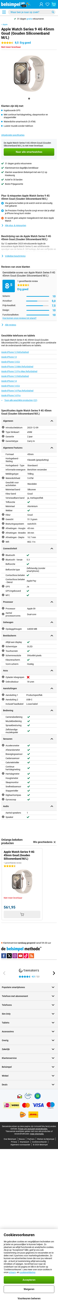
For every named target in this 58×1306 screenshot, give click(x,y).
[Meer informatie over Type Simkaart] (3, 432)
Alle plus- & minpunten (15, 225)
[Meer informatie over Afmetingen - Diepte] (3, 537)
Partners (30, 1139)
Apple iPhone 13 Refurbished (15, 376)
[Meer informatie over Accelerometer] (3, 745)
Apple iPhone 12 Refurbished (15, 352)
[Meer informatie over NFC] (3, 595)
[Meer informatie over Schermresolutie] (3, 655)
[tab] (29, 99)
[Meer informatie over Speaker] (3, 817)
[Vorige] (4, 973)
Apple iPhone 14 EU (10, 386)
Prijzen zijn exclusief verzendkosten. (33, 1129)
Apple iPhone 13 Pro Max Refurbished (19, 371)
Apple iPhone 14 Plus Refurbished (17, 390)
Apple (5, 24)
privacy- (12, 1272)
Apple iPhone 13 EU (10, 362)
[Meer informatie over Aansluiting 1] (3, 695)
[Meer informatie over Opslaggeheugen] (3, 628)
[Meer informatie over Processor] (3, 608)
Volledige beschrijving (15, 256)
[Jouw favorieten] (47, 4)
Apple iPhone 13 (9, 357)
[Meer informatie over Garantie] (3, 436)
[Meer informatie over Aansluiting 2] (3, 699)
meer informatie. (37, 1134)
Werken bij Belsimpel (45, 1139)
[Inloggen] (41, 4)
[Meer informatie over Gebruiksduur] (3, 681)
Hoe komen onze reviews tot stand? (19, 318)
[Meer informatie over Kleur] (3, 514)
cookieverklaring (27, 1272)
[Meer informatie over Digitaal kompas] (3, 795)
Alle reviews (10, 325)
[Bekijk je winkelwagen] (54, 4)
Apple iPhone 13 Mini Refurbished (17, 366)
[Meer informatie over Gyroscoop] (3, 799)
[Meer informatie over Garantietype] (3, 441)
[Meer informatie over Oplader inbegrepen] (3, 677)
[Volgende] (54, 973)
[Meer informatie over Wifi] (3, 541)
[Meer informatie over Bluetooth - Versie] (3, 559)
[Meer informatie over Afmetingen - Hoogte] (3, 528)
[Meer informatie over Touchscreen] (3, 650)
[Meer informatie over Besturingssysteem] (3, 523)
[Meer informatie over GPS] (3, 586)
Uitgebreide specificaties (12, 135)
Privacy (14, 1142)
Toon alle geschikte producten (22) (20, 400)
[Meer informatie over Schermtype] (3, 646)
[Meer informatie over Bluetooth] (3, 555)
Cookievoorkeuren (39, 1142)
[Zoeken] (53, 12)
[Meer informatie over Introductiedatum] (3, 427)
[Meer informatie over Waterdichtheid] (3, 478)
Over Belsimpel (10, 1139)
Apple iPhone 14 (9, 381)
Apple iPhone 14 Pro (11, 395)
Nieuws (22, 1139)
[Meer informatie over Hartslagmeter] (3, 773)
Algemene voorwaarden (20, 1145)
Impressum (24, 1142)
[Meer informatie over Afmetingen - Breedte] (3, 532)
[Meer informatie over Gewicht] (3, 519)
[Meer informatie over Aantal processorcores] (3, 614)
